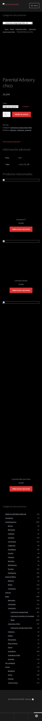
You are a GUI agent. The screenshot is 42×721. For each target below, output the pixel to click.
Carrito (32, 715)
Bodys (10, 585)
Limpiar (26, 106)
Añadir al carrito (21, 114)
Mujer (13, 620)
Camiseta (20, 130)
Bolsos (10, 526)
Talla (5, 103)
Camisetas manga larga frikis (21, 128)
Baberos (11, 581)
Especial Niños (10, 577)
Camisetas (12, 589)
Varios (7, 667)
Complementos (10, 522)
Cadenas (11, 534)
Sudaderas (12, 651)
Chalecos (11, 632)
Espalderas (12, 549)
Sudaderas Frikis (14, 655)
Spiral (10, 647)
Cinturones (12, 542)
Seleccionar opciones (21, 229)
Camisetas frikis (21, 29)
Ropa (12, 29)
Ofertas (8, 593)
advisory (13, 130)
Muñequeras (12, 565)
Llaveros (11, 557)
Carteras (11, 538)
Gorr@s (10, 553)
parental (28, 130)
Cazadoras (9, 518)
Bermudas (11, 600)
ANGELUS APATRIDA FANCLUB (15, 514)
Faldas (10, 636)
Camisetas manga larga (19, 612)
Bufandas (11, 530)
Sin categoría (10, 663)
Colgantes (11, 545)
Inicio (6, 29)
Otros (10, 675)
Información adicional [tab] (11, 141)
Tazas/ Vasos (13, 683)
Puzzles (11, 679)
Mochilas (11, 561)
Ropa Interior (13, 643)
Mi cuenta (7, 717)
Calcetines (12, 604)
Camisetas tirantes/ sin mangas (22, 616)
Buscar (21, 717)
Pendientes (12, 573)
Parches (11, 569)
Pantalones (12, 640)
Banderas (11, 671)
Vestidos (11, 659)
